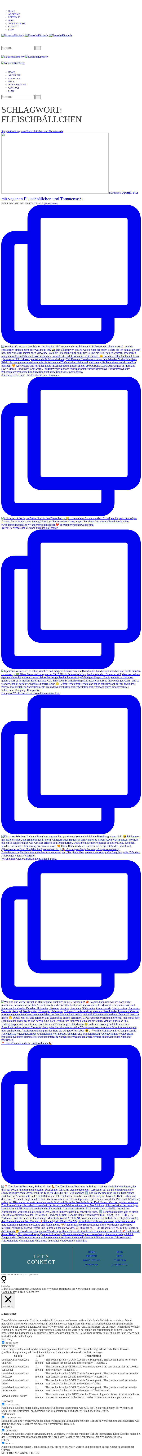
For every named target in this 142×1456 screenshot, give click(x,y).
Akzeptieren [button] (32, 1291)
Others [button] (5, 1439)
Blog (11, 20)
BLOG (120, 1252)
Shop (11, 29)
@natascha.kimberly (51, 204)
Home (11, 11)
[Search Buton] (38, 97)
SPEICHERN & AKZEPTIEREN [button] (20, 1452)
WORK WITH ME (91, 1260)
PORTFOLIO (120, 1260)
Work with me (16, 23)
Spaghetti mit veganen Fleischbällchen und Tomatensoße (32, 131)
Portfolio (14, 17)
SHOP (120, 1256)
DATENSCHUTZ (120, 1264)
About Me (14, 14)
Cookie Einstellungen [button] (13, 1291)
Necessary (12, 1343)
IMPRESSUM (91, 1264)
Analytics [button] (6, 1427)
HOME (91, 1252)
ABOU (89, 1256)
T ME (94, 1256)
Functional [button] (7, 1401)
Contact (13, 26)
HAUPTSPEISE (115, 193)
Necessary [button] (7, 1339)
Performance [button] (8, 1414)
